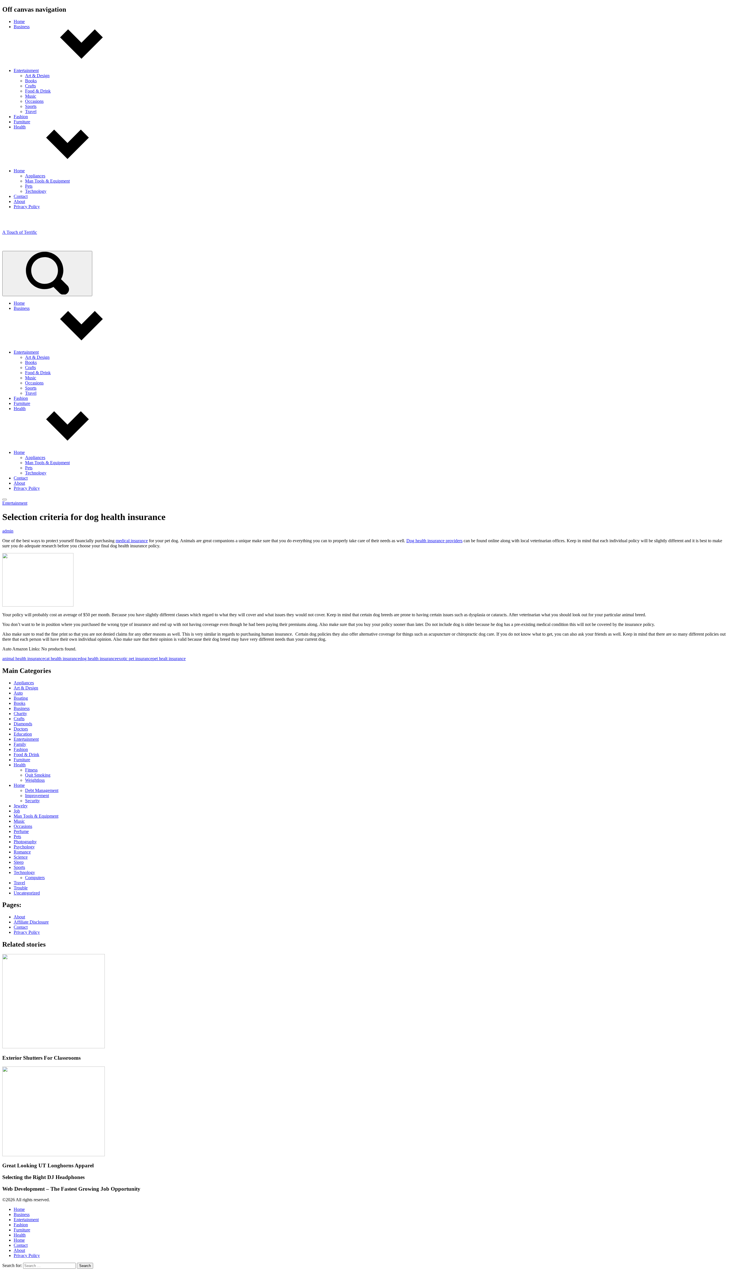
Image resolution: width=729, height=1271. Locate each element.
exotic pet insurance (134, 658)
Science (21, 857)
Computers (35, 877)
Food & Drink (38, 91)
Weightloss (35, 780)
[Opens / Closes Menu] (4, 499)
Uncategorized (27, 893)
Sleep (19, 862)
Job (17, 811)
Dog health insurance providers (434, 540)
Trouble (21, 887)
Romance (22, 852)
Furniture (22, 121)
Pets (28, 186)
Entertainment (26, 70)
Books (31, 80)
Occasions (34, 101)
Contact (21, 196)
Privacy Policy (27, 206)
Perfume (21, 831)
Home (19, 21)
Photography (25, 841)
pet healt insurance (169, 658)
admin (7, 531)
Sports (30, 106)
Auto (18, 693)
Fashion (21, 116)
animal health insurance (23, 658)
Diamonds (23, 723)
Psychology (24, 846)
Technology (35, 191)
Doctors (21, 728)
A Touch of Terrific (19, 232)
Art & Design (37, 75)
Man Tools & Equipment (47, 181)
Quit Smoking (37, 775)
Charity (20, 713)
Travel (30, 111)
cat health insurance (62, 658)
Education (23, 734)
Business (22, 26)
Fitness (31, 769)
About (19, 201)
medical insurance (132, 540)
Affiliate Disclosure (31, 922)
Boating (21, 698)
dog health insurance (98, 658)
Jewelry (21, 805)
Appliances (35, 175)
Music (30, 96)
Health (20, 126)
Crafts (30, 85)
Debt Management (41, 790)
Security (32, 800)
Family (20, 744)
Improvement (37, 795)
